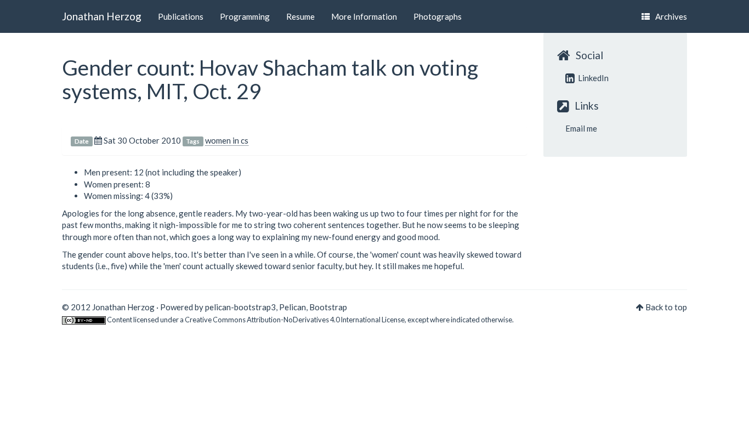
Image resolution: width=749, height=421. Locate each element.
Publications (180, 16)
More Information (364, 16)
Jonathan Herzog (101, 16)
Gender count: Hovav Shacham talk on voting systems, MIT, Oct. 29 (270, 79)
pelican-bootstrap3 (240, 307)
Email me (581, 128)
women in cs (226, 140)
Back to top (666, 307)
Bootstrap (328, 307)
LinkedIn (592, 78)
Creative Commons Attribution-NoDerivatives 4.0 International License (295, 319)
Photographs (437, 16)
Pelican (292, 307)
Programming (245, 16)
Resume (300, 16)
